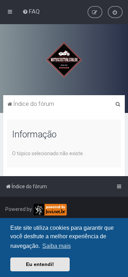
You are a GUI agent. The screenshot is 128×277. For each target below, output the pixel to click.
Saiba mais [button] (56, 246)
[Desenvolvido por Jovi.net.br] (50, 209)
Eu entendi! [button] (40, 264)
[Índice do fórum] (64, 59)
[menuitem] (31, 11)
